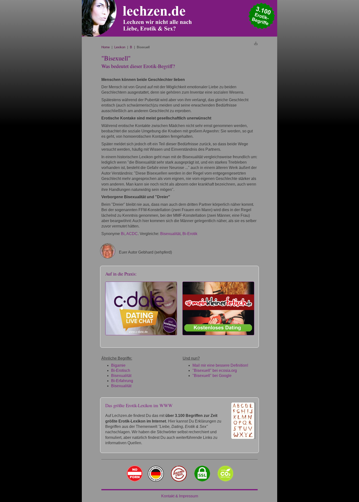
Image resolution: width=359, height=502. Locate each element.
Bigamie (118, 365)
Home (105, 47)
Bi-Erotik (189, 234)
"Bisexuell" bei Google (212, 376)
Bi (123, 234)
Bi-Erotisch (120, 370)
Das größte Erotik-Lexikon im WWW (139, 405)
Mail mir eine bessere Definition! (220, 365)
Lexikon (119, 47)
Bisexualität (170, 234)
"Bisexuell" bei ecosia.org (214, 370)
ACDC (132, 234)
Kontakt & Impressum (179, 496)
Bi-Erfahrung (122, 381)
